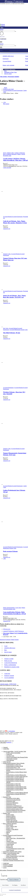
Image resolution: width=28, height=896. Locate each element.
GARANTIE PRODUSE (10, 662)
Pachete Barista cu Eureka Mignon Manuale (17, 792)
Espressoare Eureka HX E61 (13, 800)
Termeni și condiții (8, 658)
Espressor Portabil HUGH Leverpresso (15, 810)
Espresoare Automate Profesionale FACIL (13, 860)
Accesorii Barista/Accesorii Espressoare (13, 216)
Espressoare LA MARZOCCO (14, 806)
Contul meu (7, 673)
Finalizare (8, 742)
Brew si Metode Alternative (10, 154)
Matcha (8, 832)
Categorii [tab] (5, 747)
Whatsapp (10, 1)
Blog (2, 27)
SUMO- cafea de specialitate (13, 752)
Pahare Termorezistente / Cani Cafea (12, 607)
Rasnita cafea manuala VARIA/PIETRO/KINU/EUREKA (15, 821)
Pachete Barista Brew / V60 (13, 767)
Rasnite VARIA (10, 814)
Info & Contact (8, 73)
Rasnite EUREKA (10, 816)
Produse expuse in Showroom (10, 859)
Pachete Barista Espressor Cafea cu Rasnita (13, 763)
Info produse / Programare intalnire (9, 76)
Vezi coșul (3, 742)
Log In (4, 867)
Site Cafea (5, 328)
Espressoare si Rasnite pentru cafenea (12, 851)
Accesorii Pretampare (8, 387)
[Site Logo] (2, 24)
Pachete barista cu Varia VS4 (13, 783)
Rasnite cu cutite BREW (12, 829)
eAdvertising (12, 731)
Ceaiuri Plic (9, 754)
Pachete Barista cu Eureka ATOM (14, 766)
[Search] (15, 31)
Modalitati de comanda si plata (11, 667)
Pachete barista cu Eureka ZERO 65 (15, 778)
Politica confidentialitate (10, 664)
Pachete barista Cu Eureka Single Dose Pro (16, 776)
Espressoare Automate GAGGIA (14, 811)
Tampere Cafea (7, 254)
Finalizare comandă (9, 675)
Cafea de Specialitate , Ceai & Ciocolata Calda (14, 751)
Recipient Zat (9, 847)
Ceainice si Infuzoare (19, 152)
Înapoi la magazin (14, 879)
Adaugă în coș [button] (6, 228)
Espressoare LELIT (11, 804)
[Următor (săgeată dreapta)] (2, 895)
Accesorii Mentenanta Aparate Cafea (18, 329)
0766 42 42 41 (19, 1)
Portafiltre (8, 836)
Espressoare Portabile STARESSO (14, 807)
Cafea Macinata (10, 760)
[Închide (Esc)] (5, 894)
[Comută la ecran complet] (2, 894)
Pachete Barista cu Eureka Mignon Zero (16, 775)
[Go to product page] (15, 192)
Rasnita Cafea (6, 813)
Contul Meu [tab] (6, 748)
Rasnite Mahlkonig (11, 817)
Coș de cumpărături (9, 677)
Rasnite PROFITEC (11, 819)
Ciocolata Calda (10, 755)
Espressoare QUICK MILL (13, 798)
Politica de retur (8, 660)
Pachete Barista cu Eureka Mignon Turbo (16, 788)
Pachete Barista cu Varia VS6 (13, 785)
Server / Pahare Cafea (8, 152)
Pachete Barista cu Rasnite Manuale (15, 779)
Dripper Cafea (9, 828)
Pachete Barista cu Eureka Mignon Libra (16, 786)
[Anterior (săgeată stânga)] (0, 895)
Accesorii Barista (7, 61)
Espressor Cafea (7, 797)
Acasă (5, 646)
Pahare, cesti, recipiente (8, 65)
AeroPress (8, 831)
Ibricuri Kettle (9, 825)
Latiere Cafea (9, 845)
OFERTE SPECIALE (8, 56)
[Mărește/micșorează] (0, 894)
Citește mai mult (7, 167)
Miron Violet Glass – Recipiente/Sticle (15, 838)
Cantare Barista (10, 844)
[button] (1, 29)
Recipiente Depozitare (11, 857)
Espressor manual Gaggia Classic (14, 808)
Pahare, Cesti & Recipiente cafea (14, 608)
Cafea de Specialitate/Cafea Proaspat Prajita (17, 757)
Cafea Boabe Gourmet (11, 758)
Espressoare (6, 58)
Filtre (7, 834)
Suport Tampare (10, 850)
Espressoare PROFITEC (12, 803)
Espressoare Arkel (10, 801)
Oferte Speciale (7, 761)
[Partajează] (3, 894)
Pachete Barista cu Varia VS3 (13, 764)
